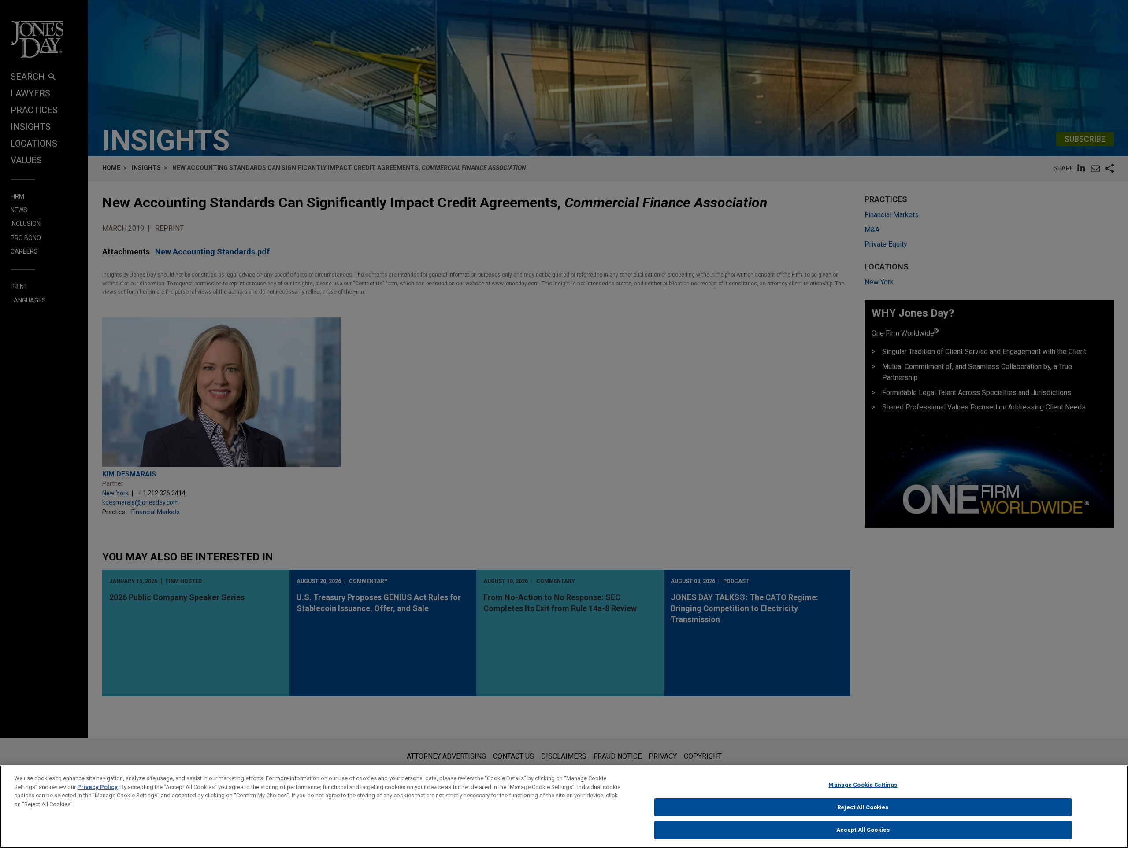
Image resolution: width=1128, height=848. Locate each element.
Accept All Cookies (863, 829)
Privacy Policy (97, 787)
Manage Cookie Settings (862, 785)
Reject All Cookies (862, 807)
